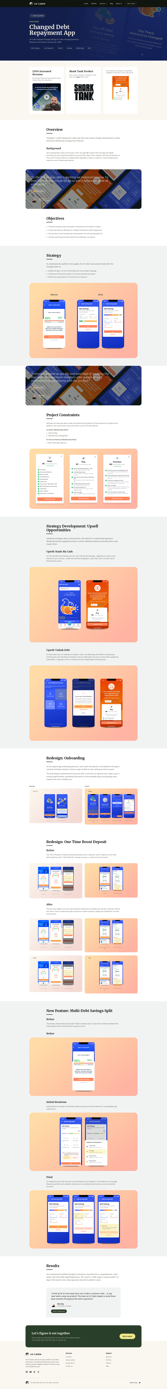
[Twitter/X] (34, 1372)
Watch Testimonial (59, 1311)
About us (119, 3)
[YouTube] (30, 1372)
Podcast (108, 1363)
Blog (111, 3)
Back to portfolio (38, 16)
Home (86, 3)
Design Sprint (70, 1363)
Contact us (69, 1366)
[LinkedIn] (27, 1372)
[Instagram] (38, 1372)
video (78, 77)
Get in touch (131, 3)
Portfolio (94, 3)
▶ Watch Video (38, 191)
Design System (70, 1360)
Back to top (133, 1383)
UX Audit (68, 1357)
